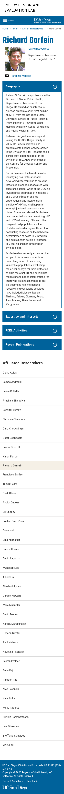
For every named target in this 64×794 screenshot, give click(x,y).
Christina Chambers (14, 419)
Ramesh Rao (10, 679)
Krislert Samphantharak (16, 717)
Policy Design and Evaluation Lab (22, 7)
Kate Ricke (9, 698)
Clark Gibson (10, 493)
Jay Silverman (11, 726)
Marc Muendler (11, 605)
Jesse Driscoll (11, 447)
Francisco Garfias (13, 474)
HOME (5, 28)
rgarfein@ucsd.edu (38, 48)
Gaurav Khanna (11, 549)
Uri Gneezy (9, 511)
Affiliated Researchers (32, 28)
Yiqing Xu (8, 745)
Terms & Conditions (12, 781)
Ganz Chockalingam (14, 428)
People (15, 28)
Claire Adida (10, 372)
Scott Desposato (12, 437)
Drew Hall (8, 530)
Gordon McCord (12, 595)
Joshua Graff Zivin (13, 521)
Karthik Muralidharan (14, 623)
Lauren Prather (11, 661)
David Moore (10, 614)
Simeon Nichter (11, 633)
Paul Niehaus (10, 642)
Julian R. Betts (11, 391)
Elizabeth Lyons (12, 586)
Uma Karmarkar (11, 539)
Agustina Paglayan (13, 651)
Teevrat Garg (10, 483)
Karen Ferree (10, 456)
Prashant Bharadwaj (14, 400)
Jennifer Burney (12, 409)
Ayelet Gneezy (11, 502)
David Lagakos (11, 558)
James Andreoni (12, 382)
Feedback (32, 781)
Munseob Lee (11, 567)
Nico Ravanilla (11, 689)
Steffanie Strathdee (14, 735)
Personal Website (21, 75)
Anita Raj (8, 670)
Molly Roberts (11, 707)
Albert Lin (8, 577)
